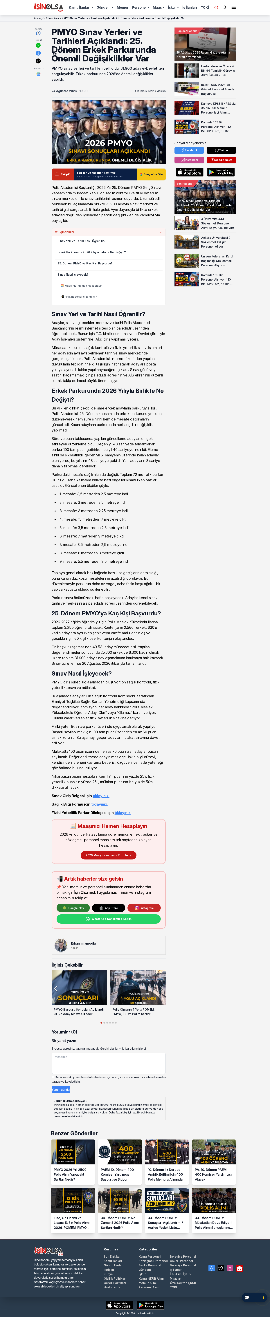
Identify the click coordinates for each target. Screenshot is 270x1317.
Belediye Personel (183, 1256)
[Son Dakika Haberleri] (216, 7)
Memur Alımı (147, 1283)
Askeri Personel (181, 1261)
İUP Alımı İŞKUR (180, 1274)
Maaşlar (175, 1278)
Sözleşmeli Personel (153, 1261)
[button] (161, 989)
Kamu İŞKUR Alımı (151, 1278)
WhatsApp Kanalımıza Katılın (111, 919)
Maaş (157, 7)
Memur (123, 7)
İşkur (172, 7)
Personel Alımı (149, 1287)
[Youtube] (239, 1268)
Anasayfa (39, 18)
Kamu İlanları (79, 7)
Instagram (147, 908)
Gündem (104, 7)
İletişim (109, 1270)
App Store (111, 908)
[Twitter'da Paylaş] (38, 61)
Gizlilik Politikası (115, 1278)
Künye (108, 1274)
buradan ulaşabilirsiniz (69, 1116)
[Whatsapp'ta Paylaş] (38, 45)
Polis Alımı (53, 18)
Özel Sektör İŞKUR (183, 1283)
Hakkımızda (112, 1287)
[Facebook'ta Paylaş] (38, 53)
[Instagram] (230, 1268)
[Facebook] (211, 1268)
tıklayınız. (101, 796)
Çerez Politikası (115, 1283)
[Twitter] (221, 1268)
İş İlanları (189, 7)
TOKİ (205, 7)
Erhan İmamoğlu (83, 943)
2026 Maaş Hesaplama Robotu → (108, 855)
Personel (139, 7)
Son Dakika (112, 1256)
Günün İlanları (113, 1265)
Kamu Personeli (150, 1256)
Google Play (76, 908)
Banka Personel (150, 1265)
